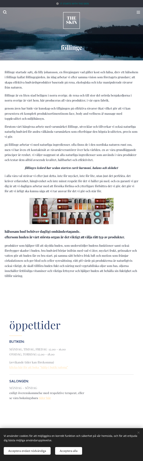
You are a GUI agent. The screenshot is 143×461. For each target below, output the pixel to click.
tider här (45, 398)
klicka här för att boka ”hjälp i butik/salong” (38, 367)
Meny (138, 12)
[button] (4, 12)
